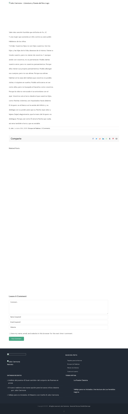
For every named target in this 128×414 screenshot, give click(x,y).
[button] (114, 10)
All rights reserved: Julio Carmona (59, 406)
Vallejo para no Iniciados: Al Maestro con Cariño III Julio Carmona (33, 395)
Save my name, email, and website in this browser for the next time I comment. (42, 333)
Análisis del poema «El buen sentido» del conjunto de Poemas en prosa (33, 381)
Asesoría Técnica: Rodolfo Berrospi (80, 406)
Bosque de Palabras (34, 128)
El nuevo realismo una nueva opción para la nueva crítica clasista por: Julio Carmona (34, 389)
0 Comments (46, 128)
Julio (12, 128)
